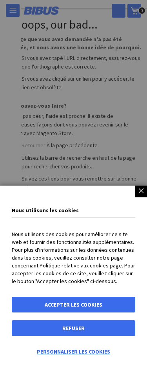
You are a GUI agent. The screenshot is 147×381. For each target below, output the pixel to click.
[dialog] (73, 190)
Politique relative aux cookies (74, 265)
